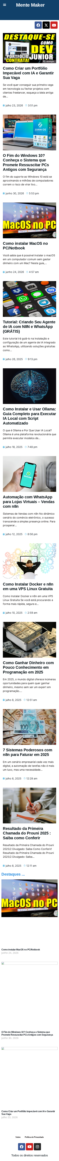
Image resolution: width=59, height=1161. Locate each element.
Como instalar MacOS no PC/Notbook (20, 949)
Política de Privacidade (34, 1137)
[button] (4, 4)
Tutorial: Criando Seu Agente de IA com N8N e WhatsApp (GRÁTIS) (29, 327)
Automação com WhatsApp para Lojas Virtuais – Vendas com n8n (28, 502)
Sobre (17, 1137)
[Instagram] (37, 1146)
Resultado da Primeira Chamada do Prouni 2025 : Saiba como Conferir (27, 833)
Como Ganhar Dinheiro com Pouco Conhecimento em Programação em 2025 (28, 667)
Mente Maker (30, 5)
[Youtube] (54, 25)
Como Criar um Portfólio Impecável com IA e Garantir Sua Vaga (28, 73)
